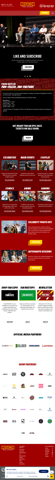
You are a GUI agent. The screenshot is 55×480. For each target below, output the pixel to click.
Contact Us (21, 451)
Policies (21, 462)
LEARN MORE (36, 242)
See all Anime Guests (27, 211)
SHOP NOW (10, 321)
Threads (46, 456)
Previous (4, 47)
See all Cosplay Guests (45, 180)
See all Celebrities (9, 180)
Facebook (47, 451)
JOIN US (27, 321)
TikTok (46, 454)
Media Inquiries (22, 455)
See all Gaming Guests (45, 211)
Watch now (28, 67)
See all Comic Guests (9, 211)
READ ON (45, 321)
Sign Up (28, 138)
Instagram (47, 449)
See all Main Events (27, 180)
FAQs (20, 460)
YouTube (47, 452)
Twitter (46, 448)
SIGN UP (44, 13)
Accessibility (22, 463)
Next (51, 47)
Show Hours (21, 449)
